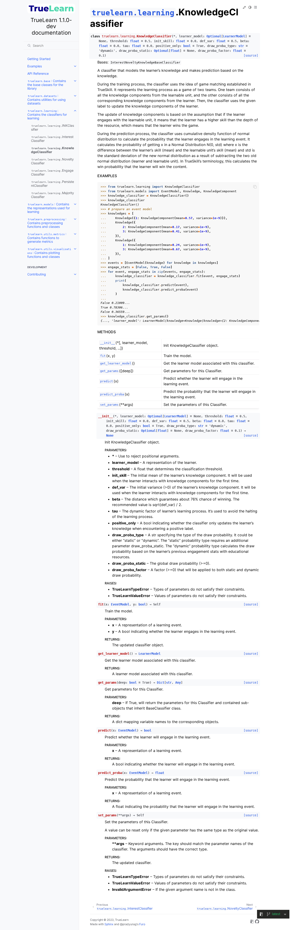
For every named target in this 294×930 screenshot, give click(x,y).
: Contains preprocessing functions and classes (46, 222)
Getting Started (39, 59)
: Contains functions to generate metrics (46, 237)
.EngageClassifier (52, 172)
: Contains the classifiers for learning (47, 114)
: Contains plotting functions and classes (49, 253)
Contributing (36, 274)
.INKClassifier (52, 127)
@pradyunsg (128, 924)
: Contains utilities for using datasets (46, 99)
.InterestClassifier (52, 139)
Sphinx (109, 924)
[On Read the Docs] (252, 922)
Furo (142, 924)
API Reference (38, 73)
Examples (34, 66)
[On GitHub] (257, 922)
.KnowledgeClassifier (52, 150)
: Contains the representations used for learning (48, 208)
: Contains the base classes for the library (46, 84)
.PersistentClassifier (52, 183)
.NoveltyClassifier (52, 161)
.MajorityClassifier (52, 195)
